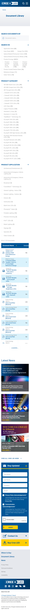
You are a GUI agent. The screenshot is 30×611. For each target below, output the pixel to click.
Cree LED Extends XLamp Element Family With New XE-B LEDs (13, 417)
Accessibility (4, 575)
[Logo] (9, 3)
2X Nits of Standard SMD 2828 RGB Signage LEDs (13, 447)
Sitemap (3, 571)
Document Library (7, 556)
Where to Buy (6, 553)
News (3, 560)
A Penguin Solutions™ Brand (8, 595)
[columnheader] (9, 245)
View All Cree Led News (10, 458)
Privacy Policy (8, 501)
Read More (5, 390)
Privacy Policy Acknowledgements (15, 495)
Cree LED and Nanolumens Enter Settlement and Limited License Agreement (12, 386)
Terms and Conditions (6, 568)
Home (4, 10)
